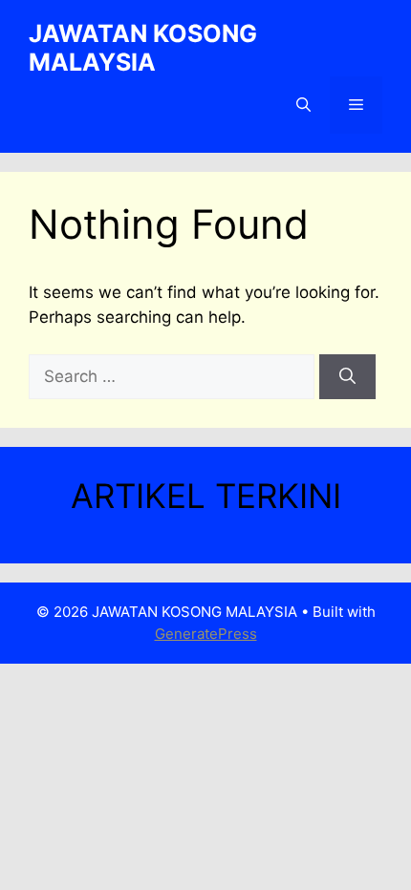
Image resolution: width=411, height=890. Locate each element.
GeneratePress (206, 634)
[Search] (347, 377)
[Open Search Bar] (303, 105)
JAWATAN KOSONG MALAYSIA (143, 47)
